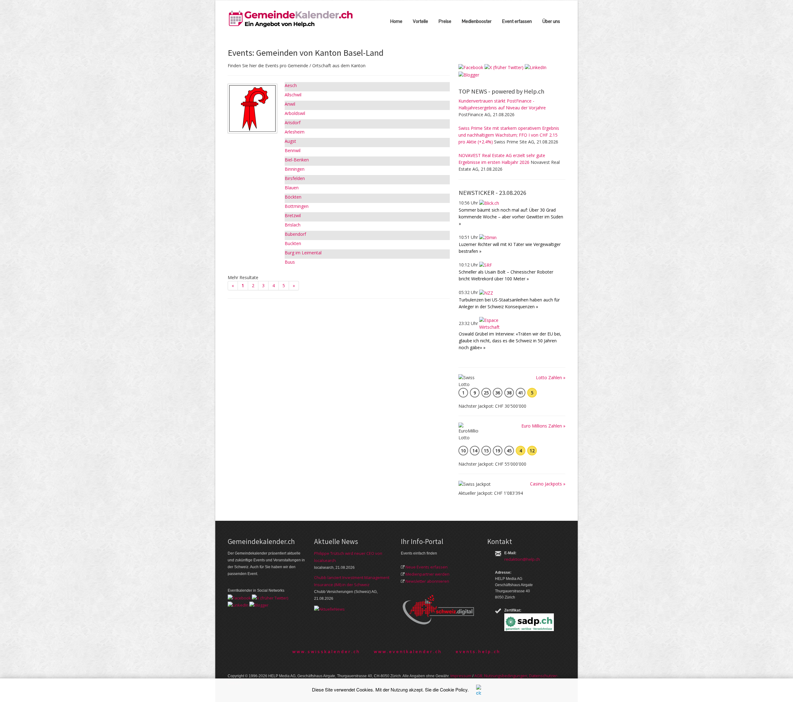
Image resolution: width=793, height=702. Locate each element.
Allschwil (293, 95)
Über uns (551, 21)
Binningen (294, 169)
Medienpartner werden (427, 574)
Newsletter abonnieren (427, 581)
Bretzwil (293, 215)
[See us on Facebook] (470, 67)
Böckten (293, 197)
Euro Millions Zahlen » (543, 426)
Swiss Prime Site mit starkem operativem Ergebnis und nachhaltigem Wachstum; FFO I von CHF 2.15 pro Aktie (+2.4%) (508, 135)
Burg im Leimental (303, 253)
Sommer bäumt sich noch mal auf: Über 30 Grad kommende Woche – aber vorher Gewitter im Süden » (511, 216)
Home (396, 21)
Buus (290, 262)
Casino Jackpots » (547, 484)
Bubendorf (295, 234)
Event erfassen (517, 21)
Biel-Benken (297, 160)
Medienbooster (477, 21)
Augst (290, 141)
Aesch (291, 85)
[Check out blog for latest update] (468, 74)
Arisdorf (292, 122)
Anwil (290, 104)
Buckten (293, 243)
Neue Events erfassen (426, 567)
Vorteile (420, 21)
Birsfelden (295, 178)
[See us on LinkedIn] (535, 67)
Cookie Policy (453, 689)
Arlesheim (294, 132)
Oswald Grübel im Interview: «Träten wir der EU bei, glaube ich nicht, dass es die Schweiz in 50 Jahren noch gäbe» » (510, 340)
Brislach (292, 225)
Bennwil (292, 150)
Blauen (292, 188)
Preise (445, 21)
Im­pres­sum (460, 675)
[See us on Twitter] (504, 67)
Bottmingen (297, 206)
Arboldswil (295, 113)
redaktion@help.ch (522, 559)
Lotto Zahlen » (550, 377)
